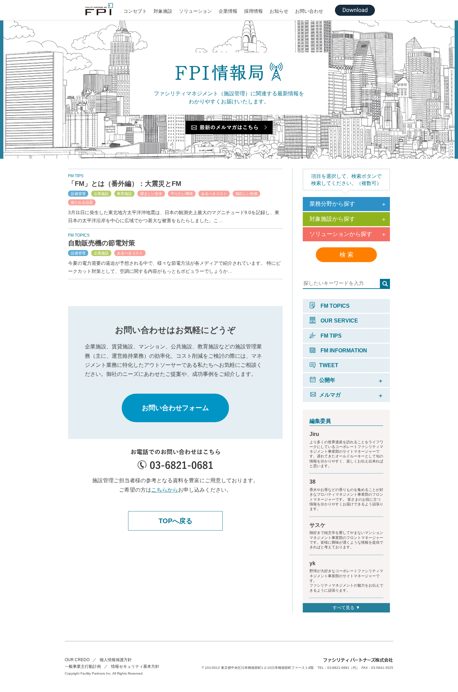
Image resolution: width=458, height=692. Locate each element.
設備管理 (78, 194)
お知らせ (279, 11)
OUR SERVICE (338, 321)
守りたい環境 (182, 194)
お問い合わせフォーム (175, 407)
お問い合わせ (309, 11)
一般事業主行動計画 (83, 666)
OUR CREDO (77, 659)
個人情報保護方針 (116, 659)
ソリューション (195, 11)
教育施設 (124, 194)
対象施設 (163, 11)
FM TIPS (330, 336)
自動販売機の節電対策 (101, 243)
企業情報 (228, 11)
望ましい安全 (151, 194)
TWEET (328, 365)
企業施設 (101, 194)
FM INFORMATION (343, 350)
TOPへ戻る (175, 521)
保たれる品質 (82, 202)
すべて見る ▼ (346, 607)
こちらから (164, 490)
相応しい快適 (246, 194)
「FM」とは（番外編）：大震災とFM (128, 183)
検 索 (346, 254)
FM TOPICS (334, 306)
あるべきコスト (214, 194)
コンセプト (135, 11)
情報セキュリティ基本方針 (135, 666)
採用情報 (253, 11)
